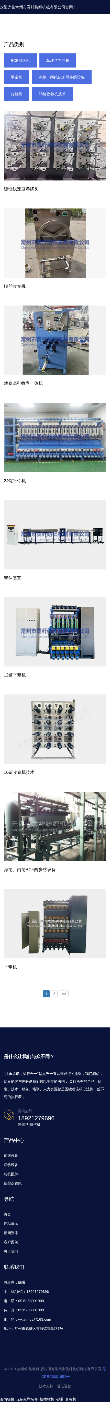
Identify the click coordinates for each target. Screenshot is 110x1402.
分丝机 (16, 94)
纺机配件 (11, 1174)
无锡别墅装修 (27, 1399)
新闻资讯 (11, 1233)
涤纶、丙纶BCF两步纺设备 (62, 77)
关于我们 (11, 1251)
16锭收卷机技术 (52, 94)
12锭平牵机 (15, 675)
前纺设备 (11, 1155)
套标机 (70, 1399)
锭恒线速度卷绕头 (21, 189)
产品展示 (11, 1224)
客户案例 (11, 1242)
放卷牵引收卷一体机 (23, 383)
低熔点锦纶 (13, 1183)
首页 (7, 1214)
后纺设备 (11, 1165)
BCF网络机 (20, 60)
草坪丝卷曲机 (57, 60)
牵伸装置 (12, 578)
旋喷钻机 (47, 1399)
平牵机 (16, 77)
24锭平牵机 (15, 480)
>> (64, 994)
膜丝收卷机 (15, 286)
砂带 (59, 1399)
